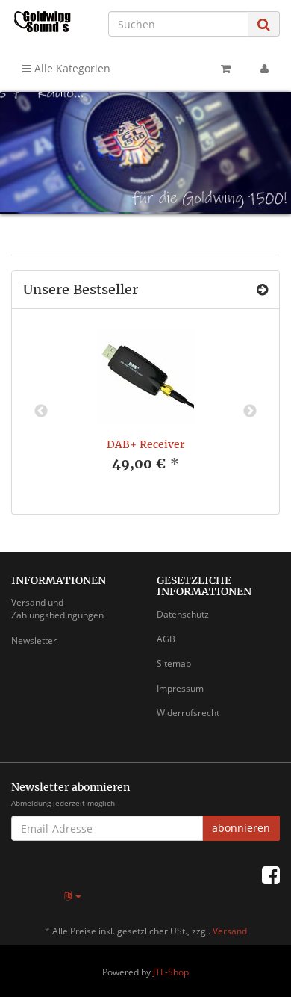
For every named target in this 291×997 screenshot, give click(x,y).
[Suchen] (263, 24)
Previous (41, 411)
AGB (166, 639)
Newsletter (34, 640)
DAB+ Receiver (145, 444)
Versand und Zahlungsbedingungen (57, 608)
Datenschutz (183, 614)
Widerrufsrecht (188, 712)
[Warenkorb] (226, 69)
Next (250, 411)
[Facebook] (271, 874)
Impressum (180, 688)
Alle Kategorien (70, 68)
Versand (230, 931)
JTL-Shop (171, 972)
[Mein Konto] (264, 69)
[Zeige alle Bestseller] (262, 289)
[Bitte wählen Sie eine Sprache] (72, 895)
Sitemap (174, 663)
